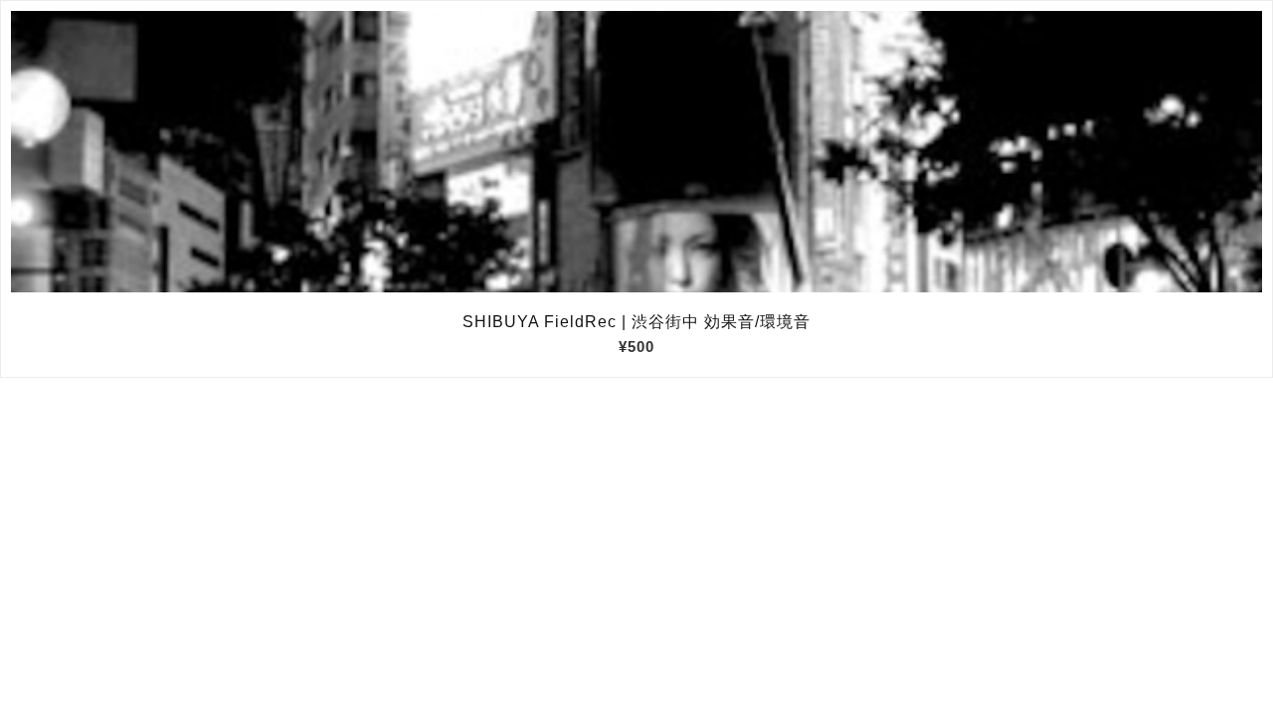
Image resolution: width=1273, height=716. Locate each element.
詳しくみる (637, 152)
